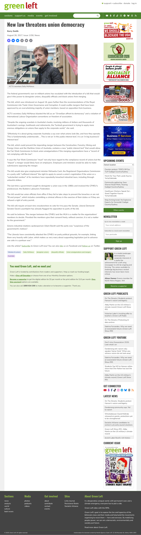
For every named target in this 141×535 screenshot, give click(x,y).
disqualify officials (57, 252)
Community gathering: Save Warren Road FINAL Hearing (116, 183)
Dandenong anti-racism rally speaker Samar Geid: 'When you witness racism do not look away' (118, 351)
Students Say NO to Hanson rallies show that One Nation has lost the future (118, 368)
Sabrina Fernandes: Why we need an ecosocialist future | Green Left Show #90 (118, 328)
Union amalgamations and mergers (79, 252)
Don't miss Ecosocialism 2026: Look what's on (117, 343)
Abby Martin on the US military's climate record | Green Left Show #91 (118, 307)
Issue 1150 (28, 35)
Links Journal (70, 501)
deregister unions (43, 252)
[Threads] (129, 390)
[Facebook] (13, 40)
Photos (27, 501)
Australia (11, 256)
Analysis (7, 503)
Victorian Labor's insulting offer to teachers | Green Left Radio (118, 314)
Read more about (96, 527)
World (6, 506)
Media (31, 15)
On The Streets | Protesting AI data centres (117, 321)
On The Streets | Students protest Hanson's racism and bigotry (118, 299)
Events (39, 15)
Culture (7, 509)
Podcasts (28, 503)
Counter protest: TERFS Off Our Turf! (117, 170)
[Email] (26, 40)
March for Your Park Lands (115, 176)
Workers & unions (14, 252)
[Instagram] (118, 390)
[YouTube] (105, 390)
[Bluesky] (17, 40)
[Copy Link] (30, 40)
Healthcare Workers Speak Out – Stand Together (118, 192)
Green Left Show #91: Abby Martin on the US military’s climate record (118, 424)
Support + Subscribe (113, 3)
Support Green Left (115, 248)
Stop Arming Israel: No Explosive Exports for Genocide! (118, 201)
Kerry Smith (13, 31)
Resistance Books (72, 503)
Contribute (49, 503)
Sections (8, 15)
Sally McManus (28, 252)
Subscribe (26, 246)
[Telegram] (122, 390)
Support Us (20, 15)
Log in (134, 3)
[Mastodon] (8, 40)
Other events (118, 210)
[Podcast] (109, 390)
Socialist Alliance (71, 506)
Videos (27, 506)
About (47, 501)
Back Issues (8, 511)
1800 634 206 (29, 286)
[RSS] (133, 390)
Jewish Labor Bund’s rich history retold (117, 432)
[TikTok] (115, 390)
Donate (127, 3)
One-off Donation (23, 275)
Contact (47, 506)
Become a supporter (18, 279)
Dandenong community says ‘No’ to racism (118, 402)
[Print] (22, 40)
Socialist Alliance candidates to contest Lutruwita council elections (119, 417)
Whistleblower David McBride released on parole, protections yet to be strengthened (119, 409)
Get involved (51, 15)
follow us (86, 246)
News (37, 35)
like (61, 246)
